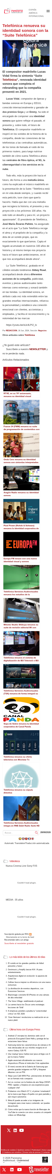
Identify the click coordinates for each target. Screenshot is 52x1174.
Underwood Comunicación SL (16, 1161)
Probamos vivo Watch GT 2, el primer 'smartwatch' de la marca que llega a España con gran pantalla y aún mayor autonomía (29, 1094)
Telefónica (9, 79)
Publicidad (36, 1150)
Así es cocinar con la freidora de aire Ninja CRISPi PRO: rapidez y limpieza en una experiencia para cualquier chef (29, 1085)
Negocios (42, 330)
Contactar (46, 1152)
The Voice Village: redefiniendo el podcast (25, 1001)
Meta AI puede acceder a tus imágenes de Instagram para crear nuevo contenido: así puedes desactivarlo (29, 1103)
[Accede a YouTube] (19, 1169)
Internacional (36, 16)
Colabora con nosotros (12, 1152)
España (32, 10)
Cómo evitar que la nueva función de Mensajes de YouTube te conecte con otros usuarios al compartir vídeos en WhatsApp (29, 1112)
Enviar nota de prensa (31, 1152)
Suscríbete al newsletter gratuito (19, 943)
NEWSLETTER (37, 349)
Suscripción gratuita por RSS (16, 934)
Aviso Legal (46, 1150)
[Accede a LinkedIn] (12, 1169)
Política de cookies (8, 1150)
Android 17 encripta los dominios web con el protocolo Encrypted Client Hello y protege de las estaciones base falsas (28, 1038)
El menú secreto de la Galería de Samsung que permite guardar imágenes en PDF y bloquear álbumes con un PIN (28, 1069)
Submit (37, 832)
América (33, 13)
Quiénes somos (24, 1150)
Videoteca (14, 861)
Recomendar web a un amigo (16, 940)
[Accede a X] (4, 1169)
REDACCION (11, 330)
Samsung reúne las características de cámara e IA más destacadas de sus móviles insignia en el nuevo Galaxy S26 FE (29, 1048)
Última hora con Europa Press (24, 1029)
